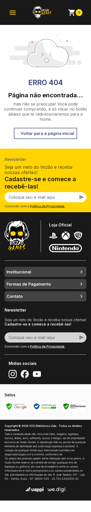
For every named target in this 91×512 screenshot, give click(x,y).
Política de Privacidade (47, 206)
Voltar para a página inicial (47, 133)
